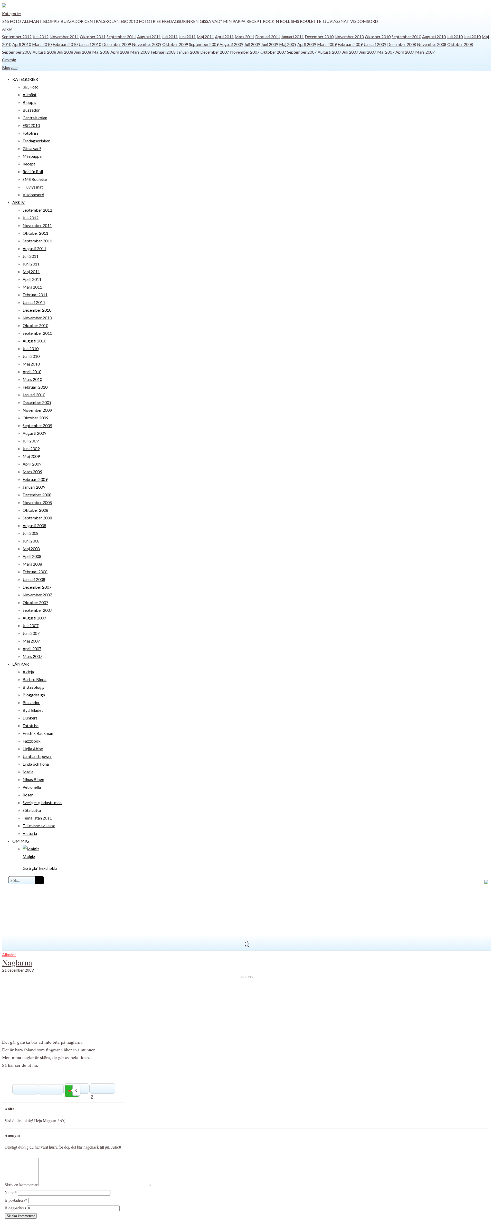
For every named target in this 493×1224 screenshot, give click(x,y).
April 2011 (224, 36)
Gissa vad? (211, 21)
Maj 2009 (287, 44)
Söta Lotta (32, 810)
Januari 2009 (375, 44)
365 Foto (11, 21)
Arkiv (7, 28)
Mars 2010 (42, 44)
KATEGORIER (25, 79)
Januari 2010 (90, 44)
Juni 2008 (82, 52)
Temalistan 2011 (37, 817)
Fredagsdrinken (180, 21)
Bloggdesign (34, 694)
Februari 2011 (267, 36)
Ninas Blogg (33, 779)
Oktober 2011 (93, 36)
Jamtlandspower (37, 756)
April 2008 (119, 52)
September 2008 (17, 52)
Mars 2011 (244, 36)
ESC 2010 (129, 21)
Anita (9, 1109)
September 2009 (204, 44)
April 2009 (306, 44)
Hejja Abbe (33, 748)
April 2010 (21, 44)
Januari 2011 (292, 36)
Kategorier (11, 13)
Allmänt (32, 21)
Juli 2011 (170, 36)
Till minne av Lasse (39, 825)
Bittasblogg (33, 687)
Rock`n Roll (276, 21)
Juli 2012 (41, 36)
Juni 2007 (367, 52)
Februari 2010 (65, 44)
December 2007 (214, 52)
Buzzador (72, 21)
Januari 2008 (188, 52)
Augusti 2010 (434, 36)
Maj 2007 (385, 52)
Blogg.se (9, 67)
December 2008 (401, 44)
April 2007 (404, 52)
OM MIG (20, 840)
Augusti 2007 (329, 52)
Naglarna (17, 962)
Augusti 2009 (231, 44)
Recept (254, 21)
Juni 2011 (187, 36)
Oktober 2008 (460, 44)
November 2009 (146, 44)
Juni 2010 (472, 36)
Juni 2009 (269, 44)
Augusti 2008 (44, 52)
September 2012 (17, 36)
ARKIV (18, 202)
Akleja (28, 671)
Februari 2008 (163, 52)
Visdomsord (364, 21)
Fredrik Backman (38, 733)
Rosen (28, 794)
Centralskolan (102, 21)
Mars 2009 (327, 44)
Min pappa (234, 21)
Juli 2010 (455, 36)
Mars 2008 (140, 52)
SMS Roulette (306, 21)
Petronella (32, 787)
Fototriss (150, 21)
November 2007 (244, 52)
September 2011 (121, 36)
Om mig (9, 59)
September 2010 (406, 36)
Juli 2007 (350, 52)
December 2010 (319, 36)
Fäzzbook (32, 740)
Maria (28, 771)
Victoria (30, 833)
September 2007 (302, 52)
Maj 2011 (205, 36)
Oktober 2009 (175, 44)
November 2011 (64, 36)
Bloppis (51, 21)
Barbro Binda (34, 679)
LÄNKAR (20, 664)
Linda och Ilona (36, 764)
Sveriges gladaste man (42, 802)
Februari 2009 (350, 44)
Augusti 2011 (149, 36)
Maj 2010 (31, 363)
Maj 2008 (100, 52)
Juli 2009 (252, 44)
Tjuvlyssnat (335, 21)
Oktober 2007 (273, 52)
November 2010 (349, 36)
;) (246, 942)
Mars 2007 (425, 52)
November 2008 (431, 44)
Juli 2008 (65, 52)
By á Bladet (33, 710)
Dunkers (30, 717)
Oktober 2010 (378, 36)
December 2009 (116, 44)
